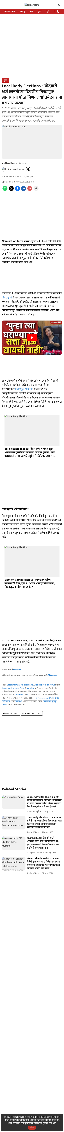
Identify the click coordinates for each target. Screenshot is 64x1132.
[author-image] (4, 169)
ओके (32, 1127)
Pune (22, 688)
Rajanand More (16, 169)
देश (31, 11)
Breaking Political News (44, 685)
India (16, 688)
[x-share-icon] (11, 190)
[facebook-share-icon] (17, 190)
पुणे (47, 11)
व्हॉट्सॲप (18, 701)
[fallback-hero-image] (13, 802)
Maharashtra (8, 688)
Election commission (11, 713)
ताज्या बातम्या (9, 11)
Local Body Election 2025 (31, 713)
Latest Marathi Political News (20, 685)
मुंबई (39, 11)
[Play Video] (32, 337)
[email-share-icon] (29, 190)
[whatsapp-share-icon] (4, 190)
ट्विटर (41, 698)
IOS (29, 694)
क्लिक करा (52, 675)
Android (19, 694)
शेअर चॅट (55, 698)
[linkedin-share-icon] (23, 190)
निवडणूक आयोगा (23, 389)
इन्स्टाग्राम (47, 698)
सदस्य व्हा (17, 669)
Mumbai (30, 688)
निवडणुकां (7, 297)
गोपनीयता (16, 1123)
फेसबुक (36, 698)
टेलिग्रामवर (6, 701)
